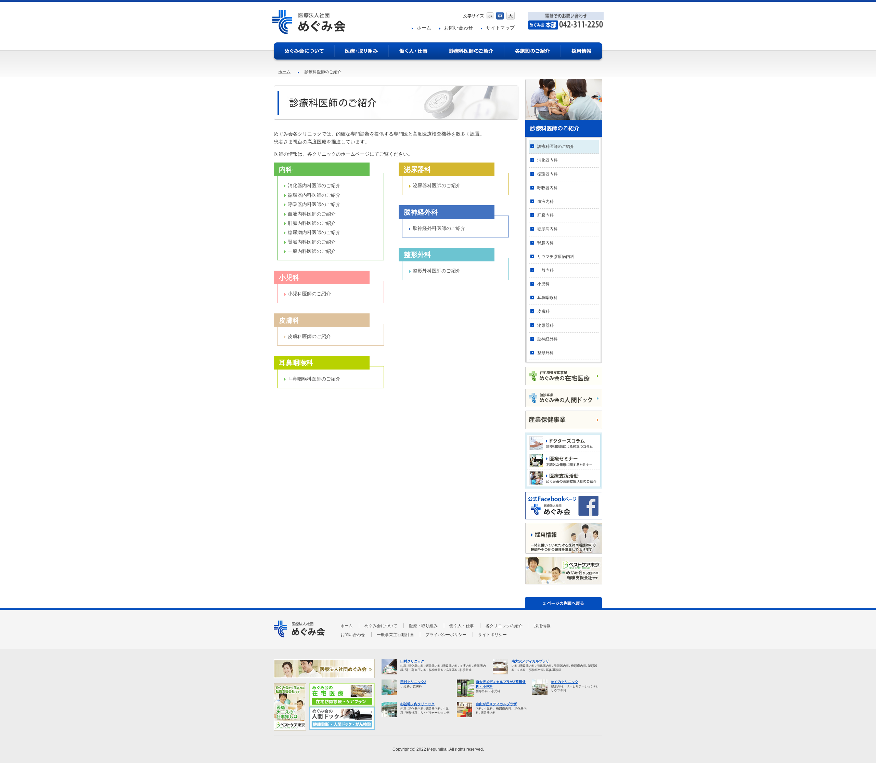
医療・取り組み (362, 51)
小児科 (543, 284)
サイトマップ (500, 27)
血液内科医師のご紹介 (312, 214)
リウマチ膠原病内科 (555, 256)
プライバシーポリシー (445, 634)
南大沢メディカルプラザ (530, 661)
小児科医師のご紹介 (309, 293)
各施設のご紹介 (532, 51)
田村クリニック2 (413, 682)
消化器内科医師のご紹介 (314, 185)
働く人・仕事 (413, 51)
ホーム (424, 27)
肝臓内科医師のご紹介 (312, 223)
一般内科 (545, 270)
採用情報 (581, 51)
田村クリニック (412, 661)
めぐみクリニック (564, 682)
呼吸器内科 (547, 187)
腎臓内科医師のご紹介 (312, 242)
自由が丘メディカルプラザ (496, 704)
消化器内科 (547, 160)
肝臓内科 (545, 215)
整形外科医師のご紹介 (437, 270)
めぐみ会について (304, 51)
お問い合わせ (458, 27)
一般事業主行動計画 (395, 634)
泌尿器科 (545, 325)
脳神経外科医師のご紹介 (439, 228)
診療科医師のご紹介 (555, 146)
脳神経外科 (547, 339)
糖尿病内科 (547, 229)
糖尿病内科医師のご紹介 (314, 232)
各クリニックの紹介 (504, 625)
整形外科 (545, 352)
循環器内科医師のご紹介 (314, 195)
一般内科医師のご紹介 (312, 251)
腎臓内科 (545, 243)
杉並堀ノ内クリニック (417, 704)
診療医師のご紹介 (471, 51)
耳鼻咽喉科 (547, 297)
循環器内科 (547, 174)
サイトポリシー (492, 634)
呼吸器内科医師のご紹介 (314, 204)
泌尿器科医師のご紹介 (437, 185)
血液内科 (545, 201)
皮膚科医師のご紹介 (309, 336)
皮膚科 (543, 311)
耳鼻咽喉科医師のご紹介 (314, 379)
